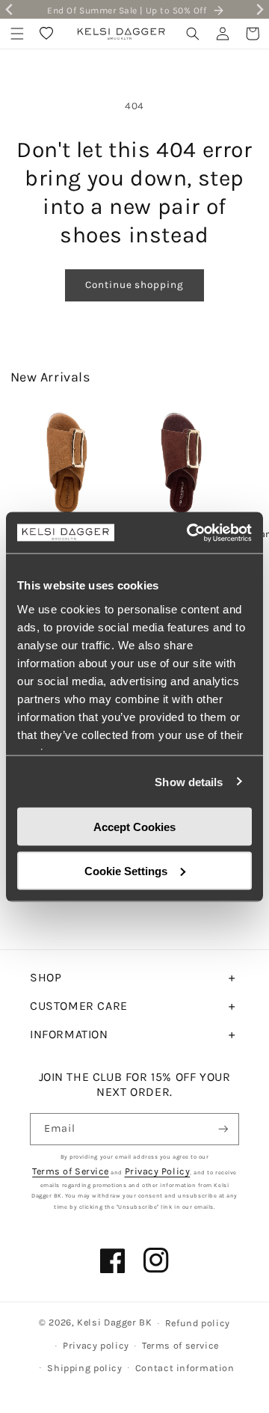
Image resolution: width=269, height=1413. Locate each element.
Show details (189, 781)
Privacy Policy (158, 1171)
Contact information (185, 1367)
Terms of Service (70, 1171)
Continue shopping (134, 284)
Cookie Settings (125, 870)
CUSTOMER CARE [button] (79, 1006)
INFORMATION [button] (69, 1034)
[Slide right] (247, 466)
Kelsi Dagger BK (114, 1322)
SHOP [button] (45, 977)
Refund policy (197, 1322)
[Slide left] (21, 466)
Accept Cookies (134, 827)
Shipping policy (84, 1367)
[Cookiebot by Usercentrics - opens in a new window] (190, 532)
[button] (17, 34)
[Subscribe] (223, 1129)
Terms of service (180, 1345)
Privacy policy (96, 1345)
